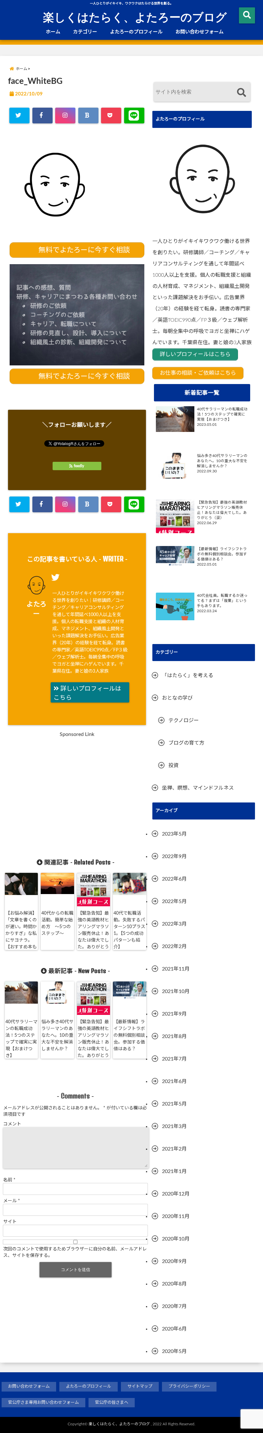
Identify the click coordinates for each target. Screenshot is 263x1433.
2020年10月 (176, 1238)
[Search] (241, 92)
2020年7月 (174, 1306)
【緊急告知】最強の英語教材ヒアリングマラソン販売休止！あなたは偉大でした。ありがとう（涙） (93, 933)
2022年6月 (174, 879)
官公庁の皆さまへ (111, 1403)
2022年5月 (174, 901)
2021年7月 (174, 1058)
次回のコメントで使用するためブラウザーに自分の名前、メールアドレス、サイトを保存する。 (75, 1252)
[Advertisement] (65, 796)
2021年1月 (174, 1171)
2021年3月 (174, 1126)
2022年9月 (174, 856)
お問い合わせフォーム (199, 32)
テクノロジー (183, 720)
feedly (79, 466)
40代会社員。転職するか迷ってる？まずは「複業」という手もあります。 (222, 601)
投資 (173, 765)
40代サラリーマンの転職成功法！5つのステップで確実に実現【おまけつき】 (21, 1039)
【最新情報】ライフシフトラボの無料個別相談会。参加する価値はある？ (129, 1035)
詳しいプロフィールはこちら (87, 693)
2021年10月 (176, 991)
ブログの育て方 (186, 743)
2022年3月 (174, 924)
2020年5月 (174, 1351)
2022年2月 (174, 946)
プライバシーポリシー (189, 1386)
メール (11, 1201)
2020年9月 (174, 1261)
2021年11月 (176, 969)
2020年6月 (174, 1328)
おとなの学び (177, 698)
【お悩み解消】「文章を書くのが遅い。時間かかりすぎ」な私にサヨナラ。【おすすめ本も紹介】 (21, 933)
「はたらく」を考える (187, 675)
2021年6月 (174, 1081)
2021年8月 (174, 1036)
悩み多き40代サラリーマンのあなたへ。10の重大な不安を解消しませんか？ (57, 1035)
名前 (9, 1180)
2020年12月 (176, 1193)
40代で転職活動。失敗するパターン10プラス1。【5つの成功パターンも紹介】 (129, 930)
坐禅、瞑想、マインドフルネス (198, 788)
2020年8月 (174, 1283)
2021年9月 (174, 1014)
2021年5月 (174, 1103)
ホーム (53, 32)
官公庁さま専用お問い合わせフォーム (43, 1403)
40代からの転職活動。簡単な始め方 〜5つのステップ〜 (57, 923)
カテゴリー (85, 32)
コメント (12, 1124)
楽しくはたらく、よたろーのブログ (135, 16)
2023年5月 (174, 834)
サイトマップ (139, 1386)
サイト (10, 1222)
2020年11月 (176, 1216)
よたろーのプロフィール (136, 32)
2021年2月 (174, 1148)
